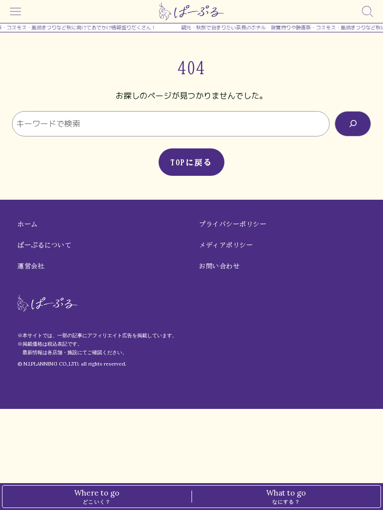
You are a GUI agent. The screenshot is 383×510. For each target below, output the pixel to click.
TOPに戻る (191, 162)
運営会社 (30, 266)
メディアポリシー (226, 245)
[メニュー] (15, 11)
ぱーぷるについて (44, 245)
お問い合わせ (219, 266)
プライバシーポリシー (232, 224)
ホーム (27, 224)
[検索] (367, 11)
